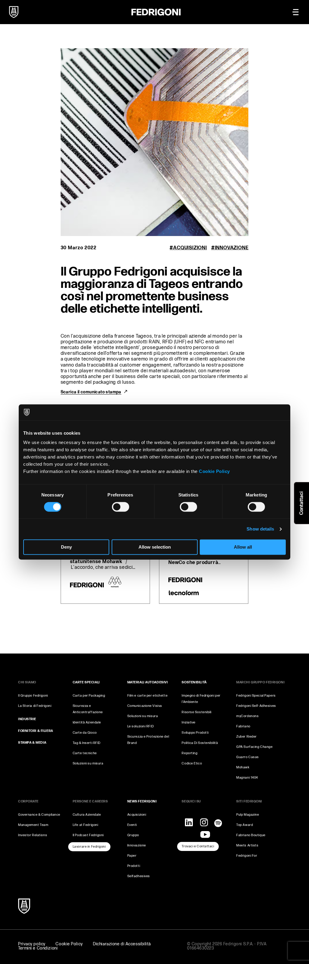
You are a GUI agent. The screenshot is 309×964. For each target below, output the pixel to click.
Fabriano (243, 726)
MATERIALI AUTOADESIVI (147, 682)
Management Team (33, 825)
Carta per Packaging (89, 696)
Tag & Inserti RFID (86, 743)
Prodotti (133, 866)
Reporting (189, 753)
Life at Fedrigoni (85, 825)
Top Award (244, 825)
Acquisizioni (190, 248)
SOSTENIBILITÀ (194, 682)
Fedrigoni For (246, 856)
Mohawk (242, 767)
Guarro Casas (247, 757)
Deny (66, 547)
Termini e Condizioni (38, 948)
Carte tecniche (85, 753)
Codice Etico (192, 763)
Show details (260, 528)
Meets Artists (247, 845)
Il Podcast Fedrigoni (88, 835)
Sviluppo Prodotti (195, 733)
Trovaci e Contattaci (198, 846)
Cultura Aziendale (87, 815)
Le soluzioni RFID (140, 726)
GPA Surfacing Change (254, 747)
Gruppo (133, 835)
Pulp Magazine (247, 815)
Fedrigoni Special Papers (256, 696)
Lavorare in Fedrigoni (89, 847)
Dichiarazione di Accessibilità (122, 944)
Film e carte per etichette (147, 696)
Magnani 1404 (247, 778)
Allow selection (155, 547)
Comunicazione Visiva (144, 706)
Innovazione (232, 248)
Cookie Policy (214, 471)
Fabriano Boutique (251, 835)
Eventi (132, 825)
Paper (132, 856)
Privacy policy (32, 944)
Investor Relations (32, 835)
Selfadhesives (138, 876)
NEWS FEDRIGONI (142, 801)
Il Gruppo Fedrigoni (33, 696)
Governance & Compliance (39, 815)
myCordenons (247, 716)
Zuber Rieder (246, 737)
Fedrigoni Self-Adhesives (256, 706)
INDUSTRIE (27, 719)
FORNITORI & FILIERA (35, 731)
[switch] (120, 507)
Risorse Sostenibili (197, 712)
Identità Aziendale (87, 722)
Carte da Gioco (85, 733)
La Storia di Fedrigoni (34, 706)
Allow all (243, 547)
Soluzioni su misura (88, 763)
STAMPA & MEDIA (32, 743)
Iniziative (189, 722)
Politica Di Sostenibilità (200, 743)
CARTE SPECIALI (86, 682)
